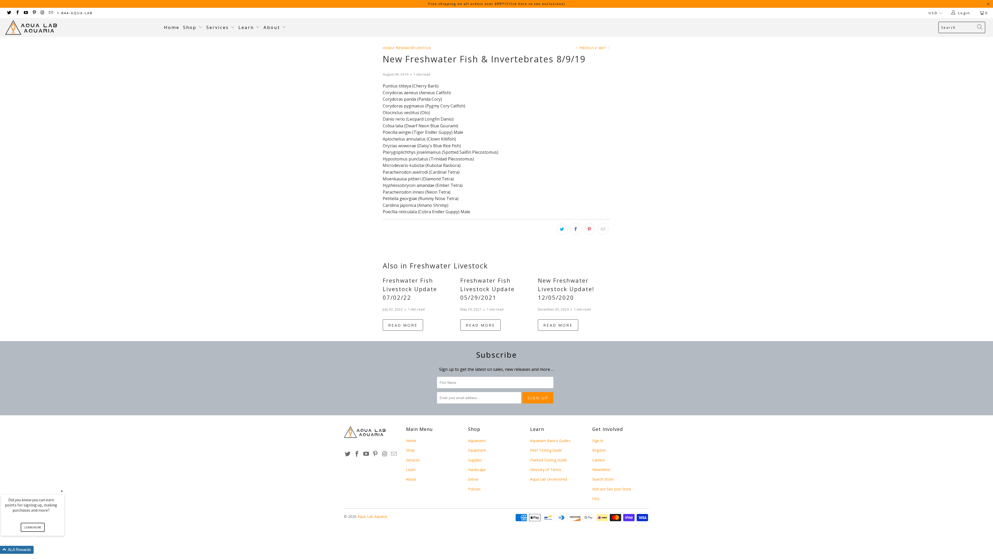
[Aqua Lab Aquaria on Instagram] (42, 13)
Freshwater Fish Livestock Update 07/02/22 (410, 288)
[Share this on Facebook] (575, 229)
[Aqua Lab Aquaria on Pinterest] (34, 13)
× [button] (62, 491)
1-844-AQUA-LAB (75, 13)
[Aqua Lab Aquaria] (82, 27)
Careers (598, 460)
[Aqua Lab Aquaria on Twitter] (8, 13)
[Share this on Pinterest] (589, 229)
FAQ (595, 498)
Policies (474, 489)
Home (171, 27)
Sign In (597, 440)
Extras (473, 479)
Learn (247, 27)
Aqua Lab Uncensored (548, 479)
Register (599, 450)
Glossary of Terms (545, 469)
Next (602, 48)
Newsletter (601, 469)
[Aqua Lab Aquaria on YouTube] (25, 13)
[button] (39, 550)
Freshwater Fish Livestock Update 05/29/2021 (487, 288)
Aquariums (477, 440)
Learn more (32, 527)
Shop (190, 27)
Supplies (475, 460)
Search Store (603, 479)
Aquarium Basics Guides (550, 440)
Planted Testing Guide (548, 460)
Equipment (477, 450)
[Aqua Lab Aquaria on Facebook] (17, 13)
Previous (586, 48)
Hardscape (477, 469)
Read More (403, 325)
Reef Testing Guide (546, 450)
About (273, 27)
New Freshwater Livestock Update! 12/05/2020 (566, 288)
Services (218, 27)
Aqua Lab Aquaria (372, 516)
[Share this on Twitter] (562, 229)
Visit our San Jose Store (611, 489)
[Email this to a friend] (603, 229)
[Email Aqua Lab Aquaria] (50, 13)
